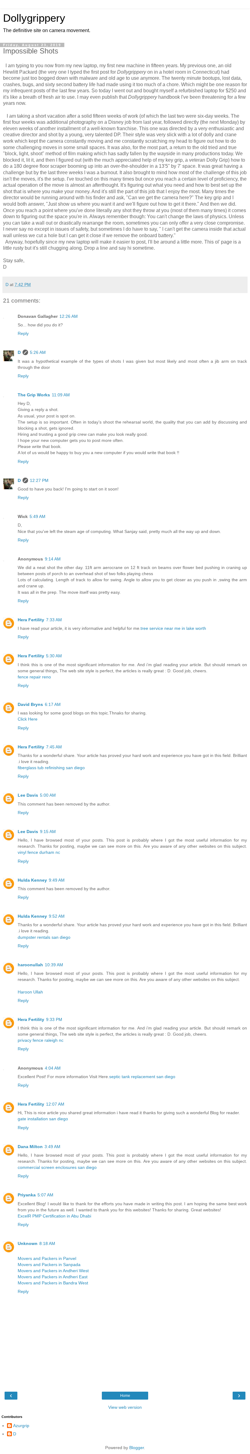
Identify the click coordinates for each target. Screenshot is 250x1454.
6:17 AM (53, 704)
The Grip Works (34, 394)
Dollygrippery (34, 18)
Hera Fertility (31, 619)
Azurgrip (21, 1425)
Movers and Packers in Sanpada (49, 1264)
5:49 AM (37, 516)
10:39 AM (54, 964)
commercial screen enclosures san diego (57, 1167)
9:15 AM (48, 831)
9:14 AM (53, 558)
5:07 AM (45, 1194)
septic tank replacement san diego (142, 1076)
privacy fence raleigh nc (40, 1040)
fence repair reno (34, 676)
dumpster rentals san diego (44, 937)
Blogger (136, 1447)
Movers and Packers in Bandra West (53, 1282)
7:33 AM (54, 619)
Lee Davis (28, 795)
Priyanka (27, 1194)
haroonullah (30, 964)
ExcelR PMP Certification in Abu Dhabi (54, 1216)
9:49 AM (57, 880)
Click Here (28, 719)
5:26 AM (38, 352)
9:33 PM (54, 1019)
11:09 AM (61, 394)
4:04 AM (53, 1068)
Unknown (28, 1243)
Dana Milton (30, 1146)
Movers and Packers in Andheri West (53, 1270)
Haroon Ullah (30, 992)
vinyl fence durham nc (39, 852)
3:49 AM (52, 1146)
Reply (23, 333)
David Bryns (30, 704)
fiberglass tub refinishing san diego (51, 767)
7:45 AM (54, 746)
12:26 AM (68, 316)
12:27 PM (39, 480)
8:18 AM (47, 1243)
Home (125, 1395)
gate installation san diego (43, 1118)
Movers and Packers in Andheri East (53, 1276)
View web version (125, 1407)
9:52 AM (57, 916)
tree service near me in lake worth (173, 628)
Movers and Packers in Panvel (47, 1258)
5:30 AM (54, 655)
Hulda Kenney (32, 880)
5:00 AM (48, 795)
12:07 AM (55, 1104)
